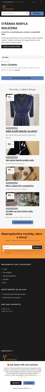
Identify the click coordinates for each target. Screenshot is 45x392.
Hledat (28, 13)
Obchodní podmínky (9, 276)
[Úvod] (9, 8)
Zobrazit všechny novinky (21, 78)
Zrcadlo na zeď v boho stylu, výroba (19, 212)
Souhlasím (29, 383)
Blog (4, 282)
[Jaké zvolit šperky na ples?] (22, 110)
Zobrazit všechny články (22, 222)
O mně (5, 269)
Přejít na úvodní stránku (11, 46)
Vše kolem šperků (12, 128)
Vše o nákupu (7, 272)
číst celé (17, 70)
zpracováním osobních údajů (21, 251)
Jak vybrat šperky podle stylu (20, 160)
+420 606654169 (8, 2)
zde (31, 388)
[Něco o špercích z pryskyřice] (22, 174)
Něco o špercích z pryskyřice (20, 186)
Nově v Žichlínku (9, 65)
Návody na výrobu (12, 208)
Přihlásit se (37, 247)
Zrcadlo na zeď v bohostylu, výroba (14, 294)
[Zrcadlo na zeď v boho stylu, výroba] (22, 199)
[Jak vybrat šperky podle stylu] (22, 148)
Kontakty (6, 279)
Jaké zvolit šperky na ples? (21, 131)
